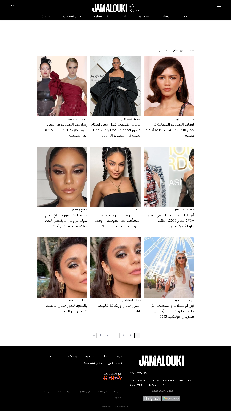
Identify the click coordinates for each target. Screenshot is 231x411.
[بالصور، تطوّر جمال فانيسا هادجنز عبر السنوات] (62, 267)
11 (100, 335)
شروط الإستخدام (64, 392)
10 (107, 335)
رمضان (46, 16)
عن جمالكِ (102, 392)
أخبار (123, 16)
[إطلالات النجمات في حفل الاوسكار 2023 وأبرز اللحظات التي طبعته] (62, 86)
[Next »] (94, 335)
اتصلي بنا (118, 392)
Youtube (136, 385)
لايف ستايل (101, 16)
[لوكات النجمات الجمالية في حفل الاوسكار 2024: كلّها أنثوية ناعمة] (169, 86)
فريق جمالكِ (85, 392)
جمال (166, 16)
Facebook (170, 381)
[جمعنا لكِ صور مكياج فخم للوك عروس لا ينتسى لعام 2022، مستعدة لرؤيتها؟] (62, 177)
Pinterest (154, 381)
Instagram (137, 381)
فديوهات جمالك (70, 356)
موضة (185, 16)
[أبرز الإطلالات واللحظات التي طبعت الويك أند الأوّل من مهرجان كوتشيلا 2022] (169, 267)
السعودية (145, 16)
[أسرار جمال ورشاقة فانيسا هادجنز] (115, 267)
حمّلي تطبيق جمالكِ (162, 391)
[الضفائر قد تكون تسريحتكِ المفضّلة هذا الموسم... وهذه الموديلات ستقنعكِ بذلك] (115, 177)
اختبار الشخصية (72, 16)
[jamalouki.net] (115, 8)
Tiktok (151, 385)
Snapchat (185, 381)
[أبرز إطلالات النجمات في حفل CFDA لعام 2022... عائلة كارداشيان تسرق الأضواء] (169, 177)
